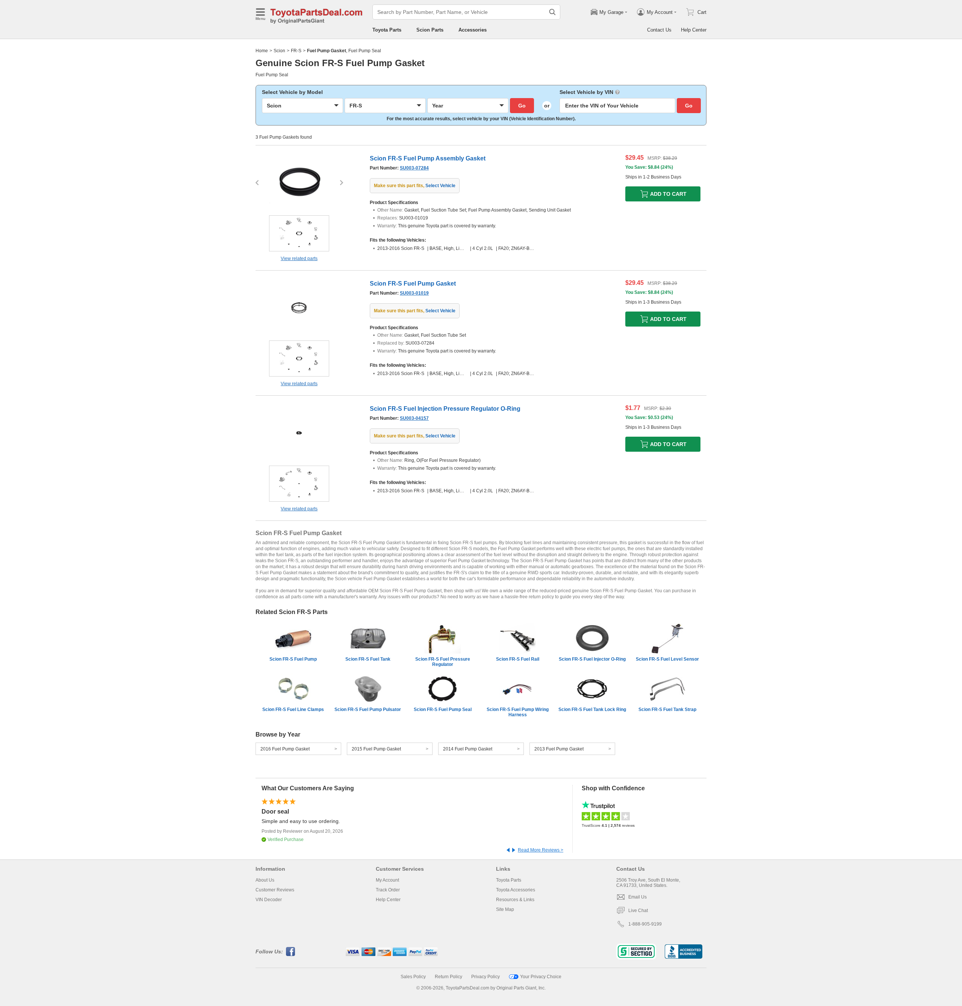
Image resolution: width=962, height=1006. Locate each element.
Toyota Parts (386, 30)
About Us (265, 880)
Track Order (388, 890)
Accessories (472, 30)
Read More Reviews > (540, 850)
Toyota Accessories (515, 890)
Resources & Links (515, 899)
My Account (387, 880)
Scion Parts (429, 30)
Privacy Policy (485, 976)
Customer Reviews (275, 890)
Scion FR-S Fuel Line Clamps (293, 709)
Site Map (505, 909)
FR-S (296, 50)
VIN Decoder (269, 899)
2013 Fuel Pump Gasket (559, 749)
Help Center (693, 30)
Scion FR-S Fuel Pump (293, 659)
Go (522, 106)
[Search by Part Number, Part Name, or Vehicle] (552, 12)
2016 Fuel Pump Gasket (285, 749)
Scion (279, 50)
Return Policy (448, 976)
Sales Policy (413, 976)
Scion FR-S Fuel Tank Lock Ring (592, 709)
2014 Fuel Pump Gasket (467, 749)
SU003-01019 (414, 293)
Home (262, 50)
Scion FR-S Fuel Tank (367, 659)
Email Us (637, 897)
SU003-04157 (414, 418)
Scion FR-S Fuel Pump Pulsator (367, 709)
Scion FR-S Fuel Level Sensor (667, 659)
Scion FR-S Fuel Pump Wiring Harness (518, 712)
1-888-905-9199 (645, 924)
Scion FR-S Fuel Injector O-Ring (592, 659)
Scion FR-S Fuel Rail (517, 659)
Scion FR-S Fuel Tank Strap (667, 709)
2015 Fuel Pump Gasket (376, 749)
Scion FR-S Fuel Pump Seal (443, 709)
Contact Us (659, 30)
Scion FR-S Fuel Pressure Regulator (442, 662)
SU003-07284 (414, 168)
